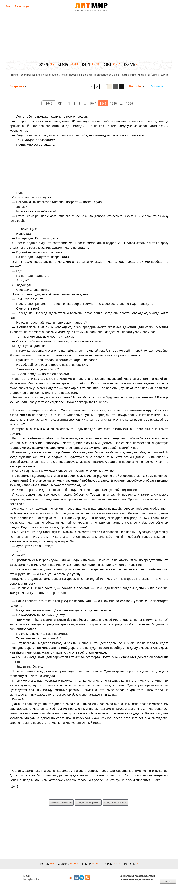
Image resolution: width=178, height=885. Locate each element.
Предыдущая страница (88, 802)
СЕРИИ (108, 64)
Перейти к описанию (61, 802)
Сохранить (157, 86)
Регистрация (22, 6)
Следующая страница (115, 802)
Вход (8, 6)
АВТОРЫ (63, 64)
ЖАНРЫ (44, 64)
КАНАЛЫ (130, 64)
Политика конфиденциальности (136, 879)
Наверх (168, 881)
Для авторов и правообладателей (137, 876)
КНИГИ (86, 64)
